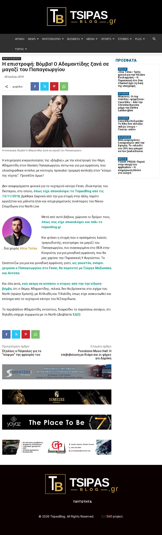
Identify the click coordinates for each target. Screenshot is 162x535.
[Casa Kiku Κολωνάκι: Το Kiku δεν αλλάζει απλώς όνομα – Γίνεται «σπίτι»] (152, 122)
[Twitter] (44, 86)
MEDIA (90, 39)
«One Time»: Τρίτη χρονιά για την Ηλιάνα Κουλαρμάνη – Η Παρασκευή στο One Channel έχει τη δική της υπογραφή (131, 79)
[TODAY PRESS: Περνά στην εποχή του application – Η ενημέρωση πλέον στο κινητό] (152, 162)
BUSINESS (73, 39)
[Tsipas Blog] (81, 17)
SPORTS (106, 39)
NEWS (32, 39)
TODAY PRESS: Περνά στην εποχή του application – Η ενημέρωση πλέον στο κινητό (131, 167)
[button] (154, 39)
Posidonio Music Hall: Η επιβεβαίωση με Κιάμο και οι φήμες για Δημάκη (86, 354)
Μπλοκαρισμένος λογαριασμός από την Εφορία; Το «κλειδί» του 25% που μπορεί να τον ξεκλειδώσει (131, 146)
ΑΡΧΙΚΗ (19, 39)
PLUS (138, 39)
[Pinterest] (54, 86)
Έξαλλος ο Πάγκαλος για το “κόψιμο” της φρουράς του (21, 352)
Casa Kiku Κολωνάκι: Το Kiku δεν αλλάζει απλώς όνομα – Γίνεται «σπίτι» (131, 125)
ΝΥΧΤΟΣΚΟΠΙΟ (51, 39)
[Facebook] (35, 86)
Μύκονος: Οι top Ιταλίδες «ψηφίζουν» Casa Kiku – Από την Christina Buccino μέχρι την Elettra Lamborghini (131, 103)
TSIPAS (19, 49)
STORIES (123, 39)
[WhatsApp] (64, 86)
